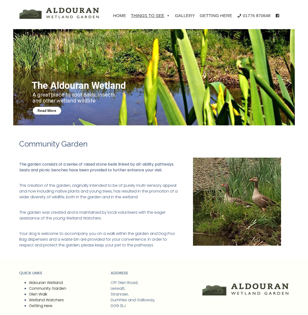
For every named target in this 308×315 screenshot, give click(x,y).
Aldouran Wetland (46, 282)
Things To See (147, 15)
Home (119, 15)
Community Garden (47, 288)
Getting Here (216, 15)
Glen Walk (38, 294)
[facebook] (277, 15)
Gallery (185, 15)
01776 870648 (256, 15)
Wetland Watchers (46, 300)
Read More (47, 111)
